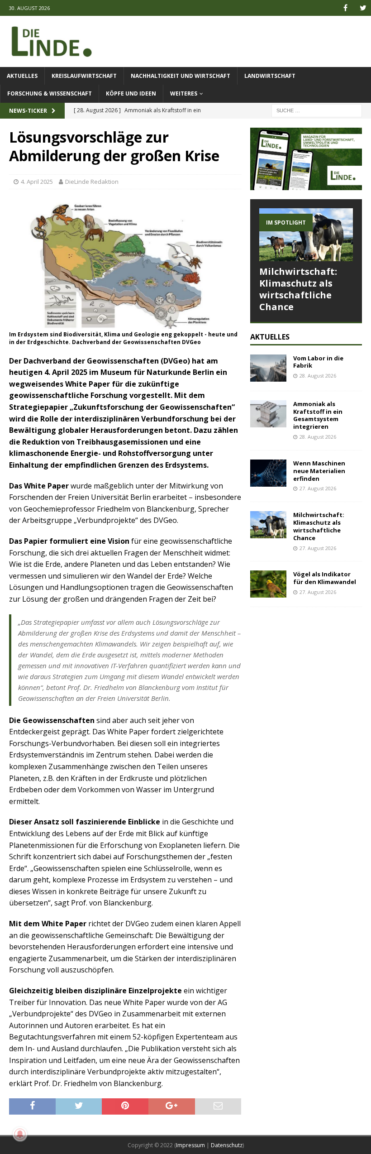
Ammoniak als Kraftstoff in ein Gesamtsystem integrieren (317, 415)
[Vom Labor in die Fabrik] (268, 368)
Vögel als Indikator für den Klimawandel (324, 578)
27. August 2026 (318, 488)
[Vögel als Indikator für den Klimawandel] (268, 584)
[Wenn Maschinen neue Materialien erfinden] (268, 473)
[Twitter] (363, 8)
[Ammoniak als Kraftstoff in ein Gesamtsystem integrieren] (268, 413)
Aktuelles (22, 76)
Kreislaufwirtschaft (84, 76)
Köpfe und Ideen (131, 93)
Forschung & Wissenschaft (49, 93)
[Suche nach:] (316, 109)
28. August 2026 (318, 375)
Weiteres (183, 93)
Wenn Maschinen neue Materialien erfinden (319, 471)
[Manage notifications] (20, 1134)
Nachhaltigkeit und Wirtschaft (180, 76)
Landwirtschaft (269, 76)
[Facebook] (345, 8)
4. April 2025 (37, 181)
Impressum (190, 1145)
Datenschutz (227, 1145)
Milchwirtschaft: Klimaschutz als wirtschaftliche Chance (298, 289)
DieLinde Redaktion (92, 181)
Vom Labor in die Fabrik (318, 362)
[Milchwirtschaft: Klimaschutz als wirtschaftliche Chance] (306, 234)
